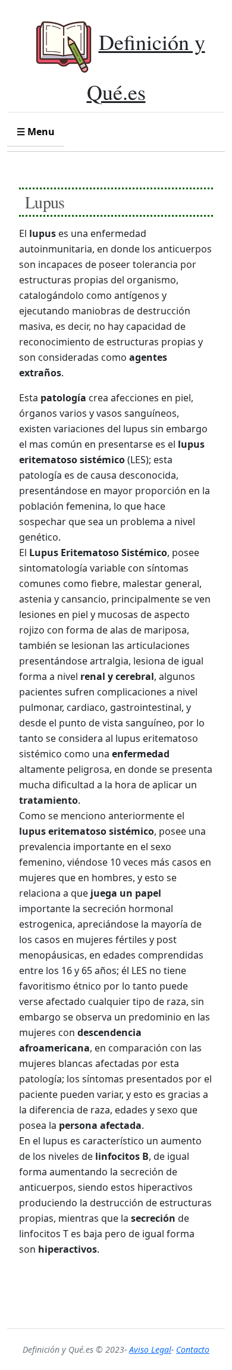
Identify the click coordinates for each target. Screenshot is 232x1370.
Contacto (192, 1349)
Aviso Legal (150, 1349)
